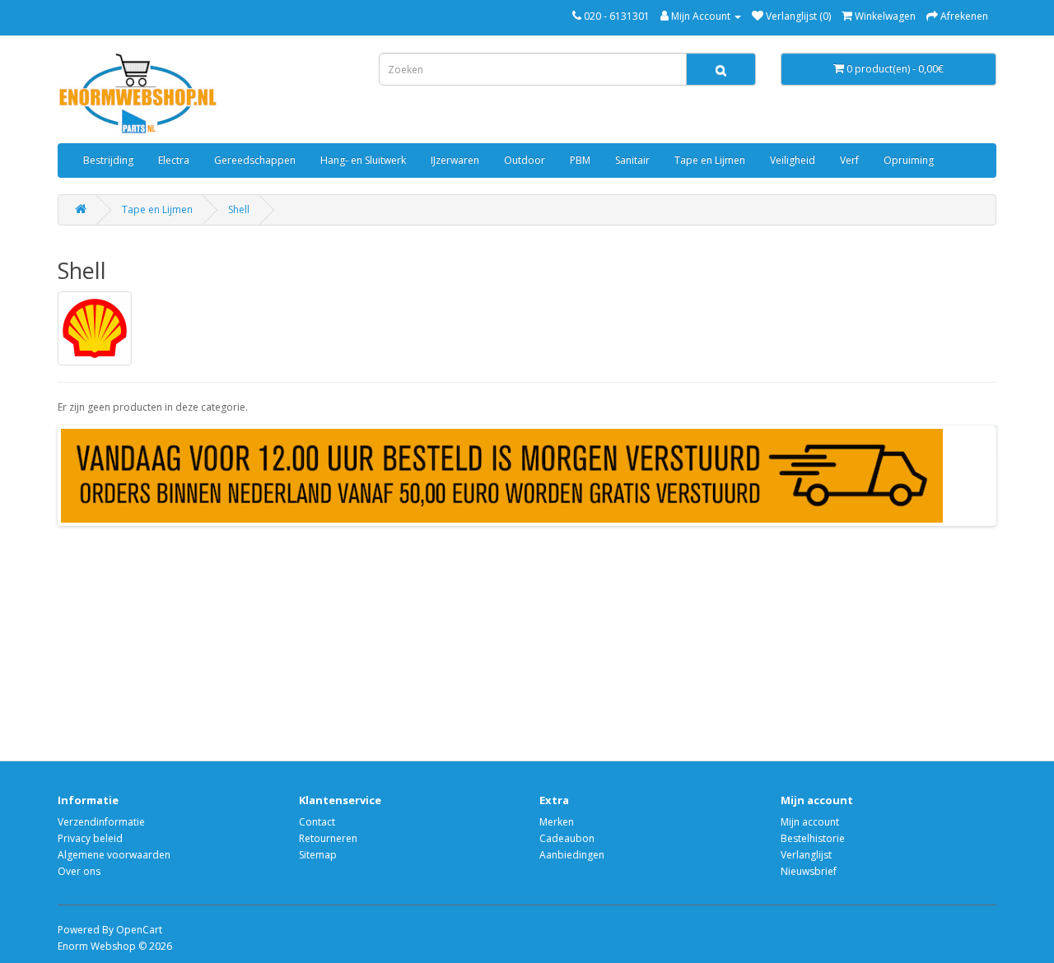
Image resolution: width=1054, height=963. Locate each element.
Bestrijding (108, 160)
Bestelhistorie (813, 838)
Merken (556, 822)
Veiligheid (792, 160)
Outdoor (524, 160)
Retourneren (328, 838)
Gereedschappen (255, 160)
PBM (580, 160)
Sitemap (318, 855)
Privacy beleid (90, 838)
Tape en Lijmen (709, 160)
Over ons (79, 871)
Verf (849, 160)
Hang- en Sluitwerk (363, 160)
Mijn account (810, 822)
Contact (317, 822)
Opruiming (909, 160)
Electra (173, 160)
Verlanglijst (806, 855)
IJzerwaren (455, 160)
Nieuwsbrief (809, 871)
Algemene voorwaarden (114, 855)
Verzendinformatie (101, 822)
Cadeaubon (567, 838)
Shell (239, 209)
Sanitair (632, 160)
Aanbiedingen (571, 855)
